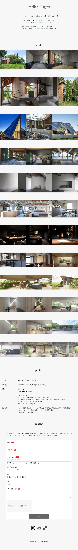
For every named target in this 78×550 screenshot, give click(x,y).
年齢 (8, 481)
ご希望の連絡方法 (12, 467)
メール (10, 469)
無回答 (24, 477)
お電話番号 (10, 449)
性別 (8, 474)
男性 (9, 477)
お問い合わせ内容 (12, 489)
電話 (17, 469)
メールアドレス (11, 457)
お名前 (9, 442)
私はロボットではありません (18, 506)
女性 (16, 477)
